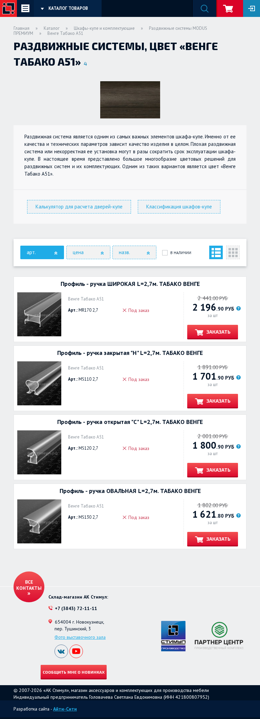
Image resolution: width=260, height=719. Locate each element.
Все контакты (29, 585)
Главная (21, 28)
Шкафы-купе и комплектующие (104, 28)
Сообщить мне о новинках (74, 672)
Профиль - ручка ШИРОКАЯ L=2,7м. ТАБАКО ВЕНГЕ (130, 284)
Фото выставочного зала (80, 637)
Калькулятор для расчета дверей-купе (79, 206)
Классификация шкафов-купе (179, 206)
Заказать (218, 332)
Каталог (52, 28)
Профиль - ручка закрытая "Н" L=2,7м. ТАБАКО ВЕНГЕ (130, 353)
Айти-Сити (65, 709)
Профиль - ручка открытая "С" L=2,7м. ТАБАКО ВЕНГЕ (130, 422)
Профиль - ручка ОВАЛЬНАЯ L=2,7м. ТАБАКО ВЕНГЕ (130, 491)
